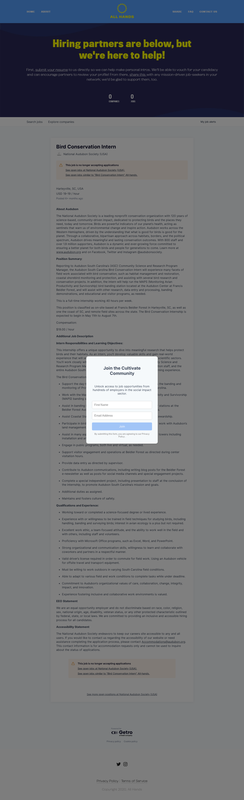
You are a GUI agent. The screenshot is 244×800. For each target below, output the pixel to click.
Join (122, 426)
